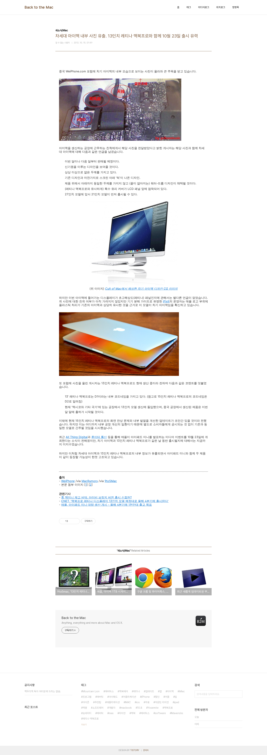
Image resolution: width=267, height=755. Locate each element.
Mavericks (177, 713)
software (160, 713)
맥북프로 (168, 707)
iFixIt (166, 301)
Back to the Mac (39, 7)
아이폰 (86, 702)
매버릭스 (109, 691)
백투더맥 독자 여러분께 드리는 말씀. (43, 691)
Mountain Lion (91, 691)
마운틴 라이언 (162, 702)
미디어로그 (203, 7)
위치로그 (220, 7)
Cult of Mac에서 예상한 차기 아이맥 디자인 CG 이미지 (141, 288)
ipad (176, 702)
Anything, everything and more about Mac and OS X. (92, 622)
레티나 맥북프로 (91, 718)
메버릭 (100, 713)
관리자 (146, 750)
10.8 (139, 707)
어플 (167, 696)
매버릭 (100, 696)
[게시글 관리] (76, 521)
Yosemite (153, 707)
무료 (147, 702)
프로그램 (87, 696)
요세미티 (87, 713)
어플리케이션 (129, 696)
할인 (157, 696)
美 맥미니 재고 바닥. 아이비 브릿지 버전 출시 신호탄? (96, 497)
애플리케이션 (113, 702)
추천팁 (98, 702)
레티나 (136, 691)
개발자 (112, 707)
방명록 (235, 7)
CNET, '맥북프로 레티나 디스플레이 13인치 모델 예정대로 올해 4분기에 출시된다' (115, 501)
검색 (238, 694)
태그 (189, 7)
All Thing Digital (77, 437)
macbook (126, 707)
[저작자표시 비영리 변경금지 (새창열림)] (100, 521)
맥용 (85, 707)
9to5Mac (111, 481)
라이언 (122, 713)
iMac (182, 691)
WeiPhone (68, 481)
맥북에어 (123, 691)
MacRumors (90, 481)
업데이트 (149, 691)
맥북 (133, 713)
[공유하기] (71, 521)
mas (111, 713)
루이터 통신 (99, 437)
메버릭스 (145, 713)
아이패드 (113, 696)
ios (138, 702)
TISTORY (134, 750)
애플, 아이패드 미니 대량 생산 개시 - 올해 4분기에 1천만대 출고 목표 (106, 504)
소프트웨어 (97, 707)
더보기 (84, 724)
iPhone (145, 696)
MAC (128, 702)
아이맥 (170, 691)
